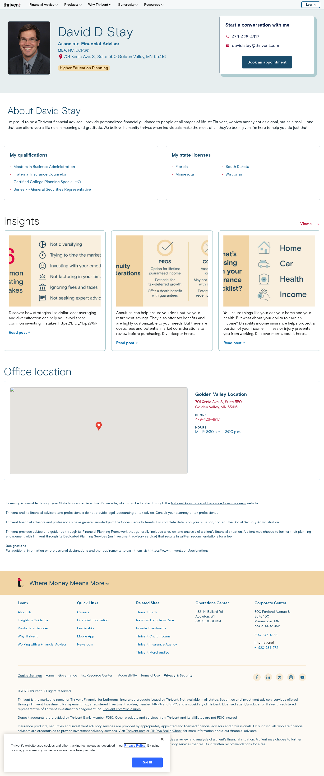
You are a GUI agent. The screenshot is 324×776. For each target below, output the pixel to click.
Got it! (147, 762)
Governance (67, 675)
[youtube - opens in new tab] (302, 677)
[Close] (162, 739)
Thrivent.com (135, 731)
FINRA (157, 704)
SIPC (173, 704)
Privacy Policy (134, 745)
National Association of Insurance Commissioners (208, 503)
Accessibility (127, 675)
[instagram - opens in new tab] (291, 677)
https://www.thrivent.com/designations (179, 551)
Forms (50, 675)
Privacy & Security (178, 675)
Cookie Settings (30, 676)
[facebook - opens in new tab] (257, 677)
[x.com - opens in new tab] (280, 677)
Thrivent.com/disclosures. (122, 709)
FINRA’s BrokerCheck (166, 731)
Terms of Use (150, 675)
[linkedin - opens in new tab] (268, 677)
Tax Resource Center (96, 675)
